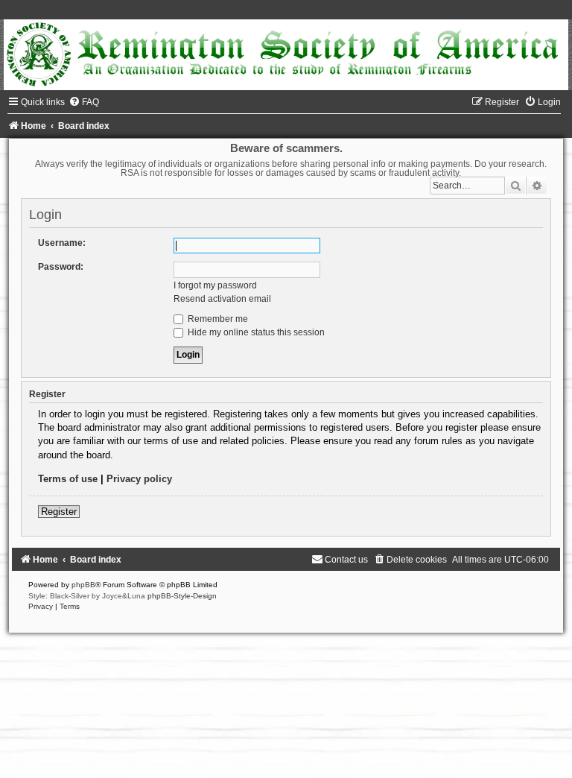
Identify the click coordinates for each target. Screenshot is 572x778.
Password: (60, 267)
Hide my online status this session (255, 332)
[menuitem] (84, 102)
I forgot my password (215, 285)
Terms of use (68, 478)
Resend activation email (222, 299)
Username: (62, 243)
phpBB (83, 585)
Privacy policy (139, 478)
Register (59, 511)
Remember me (216, 319)
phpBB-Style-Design (182, 596)
